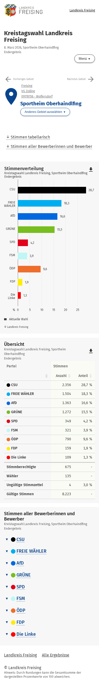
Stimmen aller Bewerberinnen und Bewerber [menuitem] (51, 146)
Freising (26, 86)
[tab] (49, 540)
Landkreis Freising (82, 10)
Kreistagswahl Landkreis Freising (38, 36)
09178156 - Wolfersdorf (37, 96)
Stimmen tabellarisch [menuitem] (30, 137)
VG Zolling (28, 91)
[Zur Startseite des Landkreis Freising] (28, 10)
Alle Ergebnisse (55, 655)
